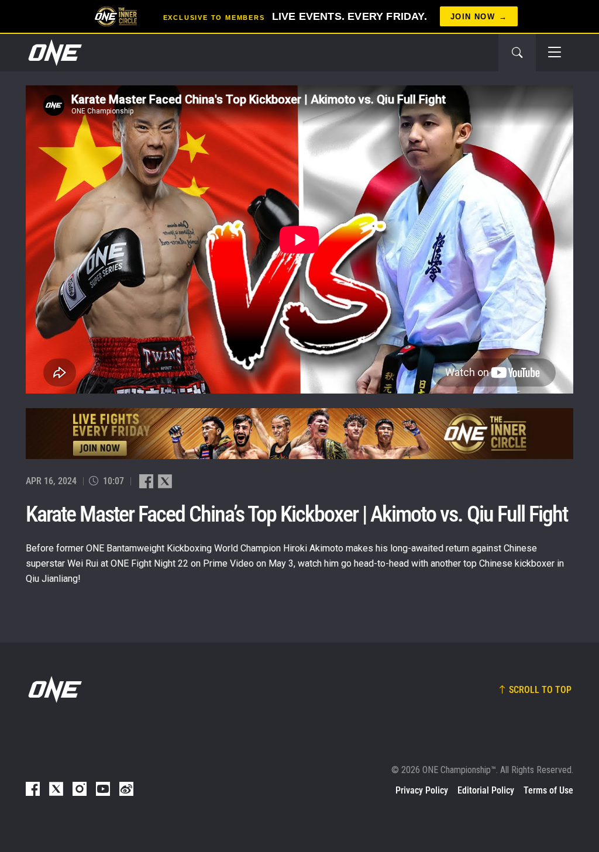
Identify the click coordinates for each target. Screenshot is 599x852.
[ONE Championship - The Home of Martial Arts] (54, 53)
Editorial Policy (485, 790)
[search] (517, 52)
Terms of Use (548, 790)
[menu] (554, 53)
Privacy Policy (421, 790)
